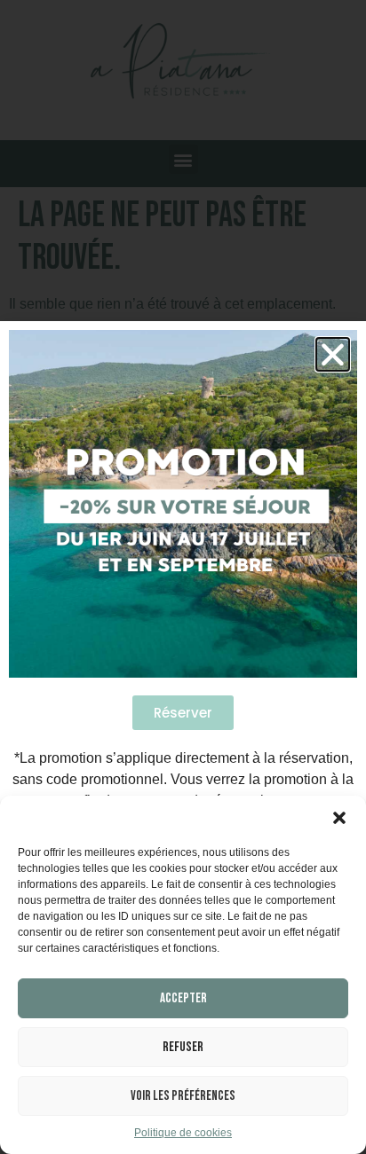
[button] (339, 818)
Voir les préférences (183, 1095)
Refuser (183, 1047)
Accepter (183, 998)
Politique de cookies (183, 1133)
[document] (183, 577)
